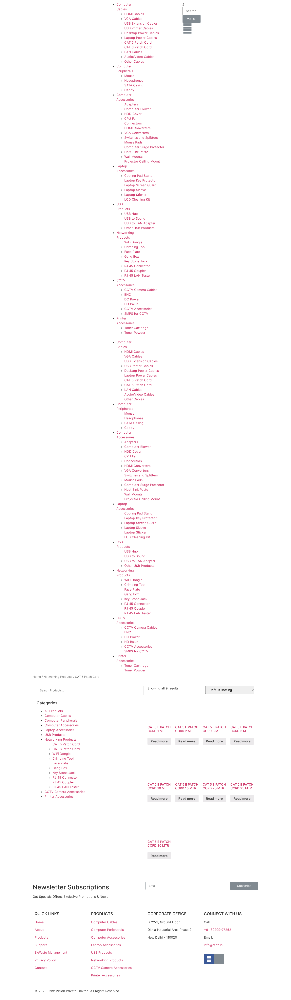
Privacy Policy (45, 960)
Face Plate (132, 252)
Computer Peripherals (61, 720)
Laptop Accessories (59, 730)
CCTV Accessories (138, 309)
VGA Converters (136, 133)
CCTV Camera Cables (140, 290)
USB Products (55, 735)
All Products (54, 711)
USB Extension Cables (141, 23)
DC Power (132, 299)
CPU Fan (130, 118)
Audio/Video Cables (139, 57)
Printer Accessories (59, 796)
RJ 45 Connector (137, 266)
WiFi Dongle (133, 242)
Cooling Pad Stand (138, 176)
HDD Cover (133, 114)
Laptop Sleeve (135, 190)
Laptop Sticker (135, 195)
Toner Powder (134, 333)
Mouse (129, 76)
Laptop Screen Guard (140, 185)
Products (41, 937)
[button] (145, 337)
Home (37, 677)
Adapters (131, 104)
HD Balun (131, 304)
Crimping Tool (135, 247)
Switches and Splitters (141, 138)
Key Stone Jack (135, 261)
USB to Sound (134, 218)
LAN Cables (133, 52)
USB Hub (131, 214)
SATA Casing (134, 85)
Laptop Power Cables (140, 38)
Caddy (129, 90)
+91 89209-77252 (217, 930)
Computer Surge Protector (144, 147)
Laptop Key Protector (140, 180)
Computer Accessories (62, 725)
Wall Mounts (133, 157)
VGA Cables (133, 19)
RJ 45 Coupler (135, 271)
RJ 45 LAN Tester (137, 275)
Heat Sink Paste (136, 152)
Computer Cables (58, 716)
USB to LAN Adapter (139, 223)
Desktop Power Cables (141, 33)
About (39, 930)
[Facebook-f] (209, 959)
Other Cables (134, 61)
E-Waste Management (51, 952)
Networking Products (58, 677)
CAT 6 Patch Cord (138, 47)
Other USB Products (139, 228)
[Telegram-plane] (219, 959)
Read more (159, 741)
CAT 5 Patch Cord (138, 42)
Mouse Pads (133, 142)
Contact (41, 968)
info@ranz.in (213, 945)
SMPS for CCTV (136, 313)
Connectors (133, 123)
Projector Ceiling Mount (142, 161)
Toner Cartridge (136, 328)
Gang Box (131, 256)
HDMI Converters (137, 128)
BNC (127, 294)
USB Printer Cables (138, 28)
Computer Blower (137, 109)
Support (41, 945)
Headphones (133, 80)
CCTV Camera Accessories (65, 792)
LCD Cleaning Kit (137, 199)
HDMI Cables (134, 14)
